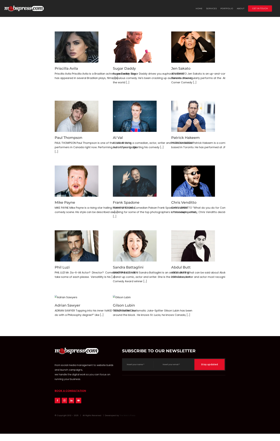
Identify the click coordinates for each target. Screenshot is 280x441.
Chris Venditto (193, 181)
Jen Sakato (193, 47)
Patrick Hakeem (193, 116)
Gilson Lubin (122, 297)
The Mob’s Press (127, 415)
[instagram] (64, 400)
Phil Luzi (76, 246)
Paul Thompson (76, 116)
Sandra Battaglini (135, 246)
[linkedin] (71, 400)
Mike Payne (76, 181)
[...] (127, 82)
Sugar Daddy (135, 47)
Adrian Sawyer (66, 297)
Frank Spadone (135, 181)
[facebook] (57, 400)
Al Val (135, 116)
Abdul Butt (193, 246)
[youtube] (78, 400)
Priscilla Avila (76, 47)
